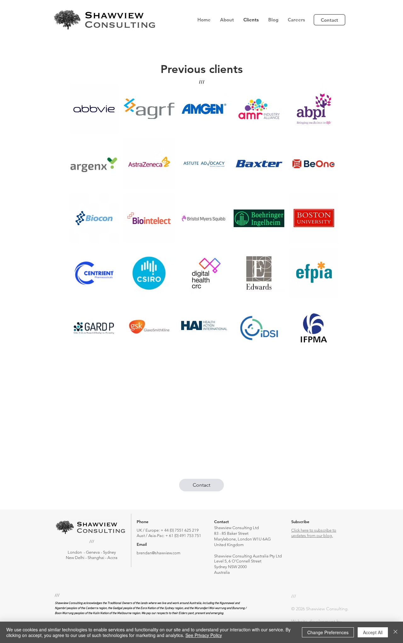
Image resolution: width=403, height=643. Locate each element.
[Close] (395, 632)
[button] (227, 20)
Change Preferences (328, 632)
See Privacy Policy (203, 635)
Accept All (373, 632)
